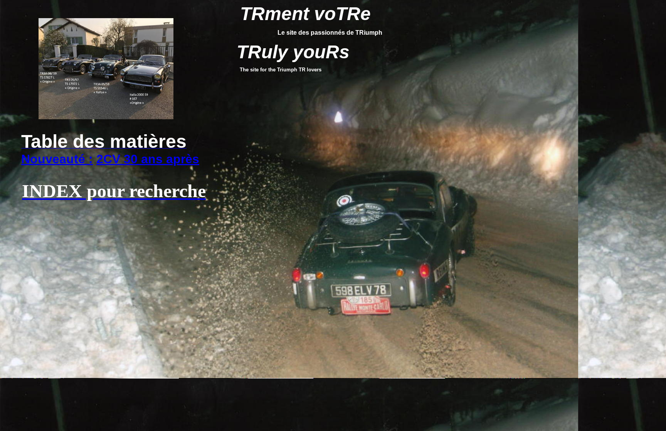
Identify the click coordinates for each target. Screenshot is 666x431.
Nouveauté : (57, 159)
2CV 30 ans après (147, 159)
